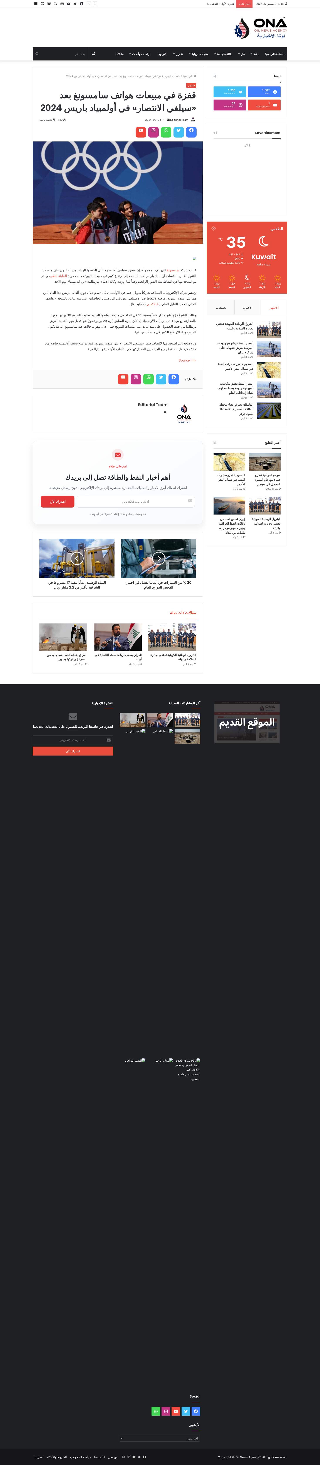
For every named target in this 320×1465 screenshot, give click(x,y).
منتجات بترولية (200, 54)
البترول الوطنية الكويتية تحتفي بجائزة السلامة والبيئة (173, 657)
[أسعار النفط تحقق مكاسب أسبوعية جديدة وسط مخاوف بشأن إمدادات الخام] (269, 389)
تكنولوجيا (162, 54)
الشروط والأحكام (57, 1457)
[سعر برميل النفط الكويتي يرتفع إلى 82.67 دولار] (132, 736)
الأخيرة (248, 307)
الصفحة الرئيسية (274, 54)
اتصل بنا (39, 1457)
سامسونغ (173, 270)
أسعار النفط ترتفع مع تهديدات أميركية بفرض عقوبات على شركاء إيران (235, 348)
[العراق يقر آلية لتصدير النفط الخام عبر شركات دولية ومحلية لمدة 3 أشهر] (160, 893)
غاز (243, 54)
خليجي (169, 76)
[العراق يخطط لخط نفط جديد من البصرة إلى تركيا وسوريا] (63, 637)
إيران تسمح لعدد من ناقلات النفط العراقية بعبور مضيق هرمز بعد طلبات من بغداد (231, 526)
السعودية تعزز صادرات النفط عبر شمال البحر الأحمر (235, 366)
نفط (255, 54)
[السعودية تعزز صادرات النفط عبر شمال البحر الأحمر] (269, 370)
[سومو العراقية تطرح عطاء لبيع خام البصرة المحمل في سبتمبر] (265, 462)
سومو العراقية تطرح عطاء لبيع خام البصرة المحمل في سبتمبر (268, 479)
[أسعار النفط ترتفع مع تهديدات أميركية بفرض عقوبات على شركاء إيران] (269, 349)
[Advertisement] (247, 175)
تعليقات (221, 307)
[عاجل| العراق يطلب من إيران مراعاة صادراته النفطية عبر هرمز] (187, 736)
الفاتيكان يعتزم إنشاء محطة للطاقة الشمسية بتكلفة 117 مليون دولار (236, 409)
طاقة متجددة (224, 54)
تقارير (179, 54)
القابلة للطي (58, 276)
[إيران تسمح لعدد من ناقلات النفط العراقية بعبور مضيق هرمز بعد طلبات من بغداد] (229, 506)
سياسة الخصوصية (80, 1457)
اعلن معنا (99, 1457)
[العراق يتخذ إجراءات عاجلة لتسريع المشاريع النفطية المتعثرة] (132, 1222)
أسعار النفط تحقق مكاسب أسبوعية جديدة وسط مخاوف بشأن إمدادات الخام (235, 388)
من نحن (113, 1457)
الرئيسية (188, 76)
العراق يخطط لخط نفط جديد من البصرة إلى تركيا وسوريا (67, 657)
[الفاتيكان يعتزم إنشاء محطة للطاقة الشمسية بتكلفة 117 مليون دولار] (269, 410)
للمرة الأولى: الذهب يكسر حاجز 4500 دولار (208, 3)
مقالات (120, 54)
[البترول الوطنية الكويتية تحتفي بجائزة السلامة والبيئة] (172, 637)
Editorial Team (179, 119)
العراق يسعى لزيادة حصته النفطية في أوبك (118, 657)
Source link (187, 360)
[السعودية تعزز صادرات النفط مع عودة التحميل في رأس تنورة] (187, 1069)
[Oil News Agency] (260, 28)
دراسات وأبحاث (141, 54)
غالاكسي (152, 304)
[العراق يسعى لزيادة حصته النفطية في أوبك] (118, 637)
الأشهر (274, 307)
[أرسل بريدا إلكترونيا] (168, 119)
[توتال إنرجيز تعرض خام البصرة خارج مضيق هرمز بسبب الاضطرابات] (160, 1222)
